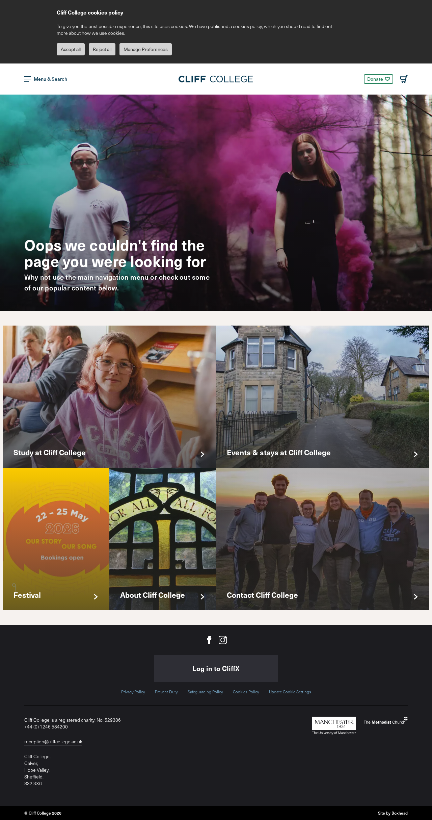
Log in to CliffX (216, 668)
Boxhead (400, 813)
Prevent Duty (166, 692)
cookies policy (247, 26)
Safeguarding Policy (205, 692)
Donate (375, 78)
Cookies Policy (246, 692)
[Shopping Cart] (404, 79)
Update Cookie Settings (290, 692)
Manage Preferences (146, 49)
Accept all (71, 49)
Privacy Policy (133, 692)
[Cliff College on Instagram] (223, 640)
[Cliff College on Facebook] (209, 640)
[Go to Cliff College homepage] (216, 79)
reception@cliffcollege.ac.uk (53, 741)
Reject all (102, 49)
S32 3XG (33, 783)
